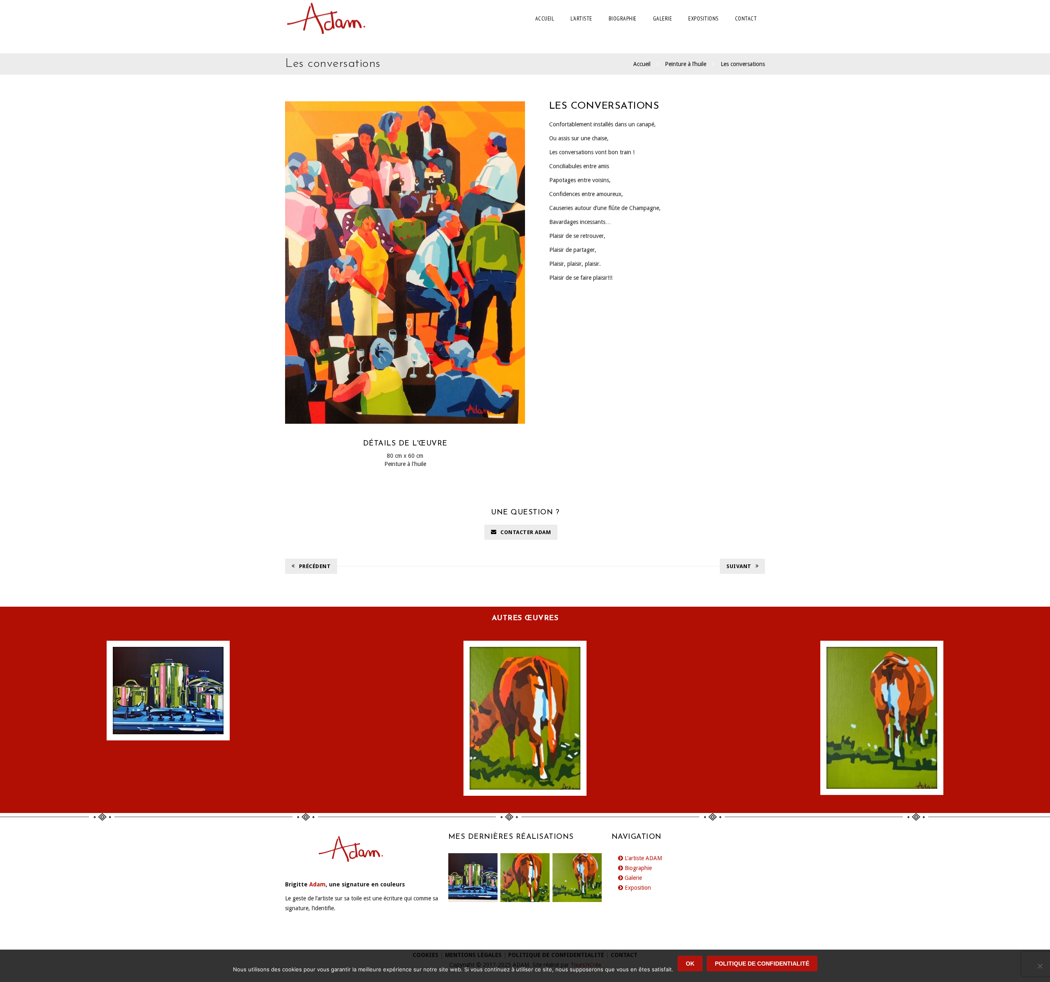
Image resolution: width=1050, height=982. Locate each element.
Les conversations (743, 64)
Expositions (703, 18)
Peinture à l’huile (685, 64)
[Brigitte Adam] (326, 18)
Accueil (545, 18)
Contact (746, 18)
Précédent (315, 566)
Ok (690, 963)
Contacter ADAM (525, 532)
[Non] (1040, 966)
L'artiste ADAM (642, 858)
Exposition (637, 887)
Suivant (738, 566)
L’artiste (581, 18)
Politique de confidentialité (762, 963)
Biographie (623, 18)
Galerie (662, 18)
